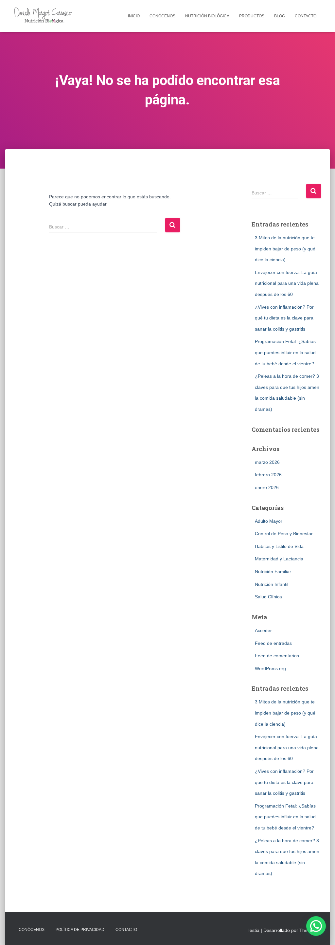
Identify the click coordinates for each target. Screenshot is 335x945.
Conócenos (162, 16)
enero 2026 (267, 487)
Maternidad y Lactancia (279, 558)
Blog (279, 16)
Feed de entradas (273, 643)
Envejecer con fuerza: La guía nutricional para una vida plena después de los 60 (287, 283)
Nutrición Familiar (273, 571)
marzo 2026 (267, 462)
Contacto (305, 16)
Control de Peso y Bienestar (284, 533)
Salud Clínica (268, 596)
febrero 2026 (268, 474)
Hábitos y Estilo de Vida (279, 546)
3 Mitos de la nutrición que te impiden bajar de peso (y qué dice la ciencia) (285, 248)
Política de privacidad (80, 929)
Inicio (134, 16)
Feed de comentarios (277, 655)
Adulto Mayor (268, 521)
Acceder (263, 630)
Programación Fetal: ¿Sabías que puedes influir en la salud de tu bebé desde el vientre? (285, 352)
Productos (251, 16)
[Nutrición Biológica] (44, 15)
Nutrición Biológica (207, 16)
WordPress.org (270, 668)
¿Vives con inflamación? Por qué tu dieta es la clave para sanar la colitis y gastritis (284, 318)
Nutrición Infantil (271, 584)
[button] (316, 926)
